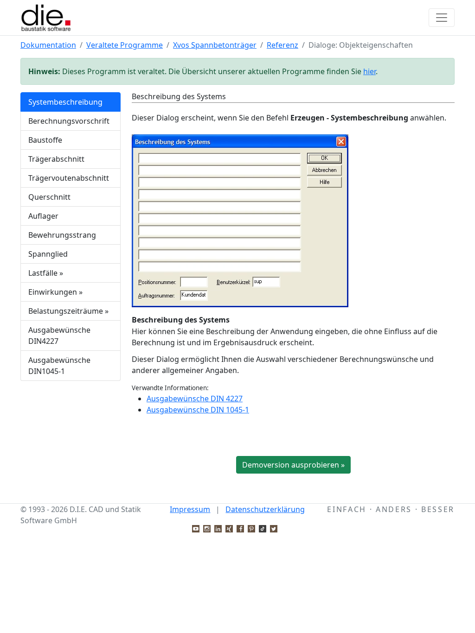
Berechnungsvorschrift (68, 121)
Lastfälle (45, 273)
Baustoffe (45, 140)
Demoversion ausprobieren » (293, 465)
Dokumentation (48, 45)
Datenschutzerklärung (265, 509)
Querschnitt (49, 197)
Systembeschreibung (65, 102)
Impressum (190, 509)
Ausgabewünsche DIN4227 (59, 335)
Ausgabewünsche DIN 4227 (195, 398)
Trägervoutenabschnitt (68, 178)
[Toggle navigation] (442, 17)
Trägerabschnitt (56, 159)
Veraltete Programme (124, 45)
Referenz (282, 45)
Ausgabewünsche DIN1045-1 (59, 365)
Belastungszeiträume (68, 311)
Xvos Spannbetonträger (215, 45)
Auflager (43, 216)
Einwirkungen (55, 292)
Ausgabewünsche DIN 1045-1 (198, 410)
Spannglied (48, 254)
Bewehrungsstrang (62, 235)
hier (369, 71)
